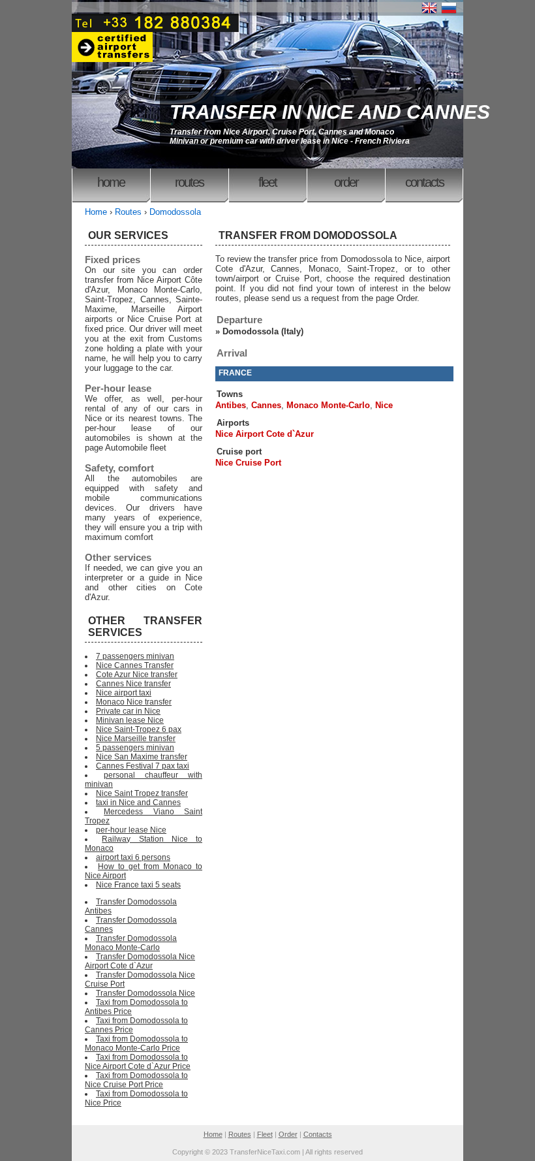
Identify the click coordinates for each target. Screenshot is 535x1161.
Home (111, 182)
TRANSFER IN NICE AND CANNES (330, 112)
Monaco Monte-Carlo (328, 405)
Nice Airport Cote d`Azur (264, 434)
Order (346, 182)
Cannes (266, 405)
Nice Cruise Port (248, 463)
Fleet (267, 182)
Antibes (230, 405)
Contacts (424, 182)
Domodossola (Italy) (262, 331)
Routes (189, 182)
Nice (384, 405)
